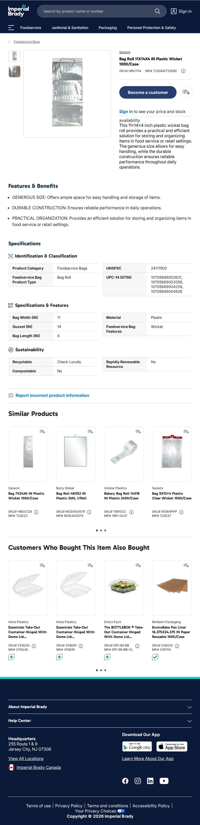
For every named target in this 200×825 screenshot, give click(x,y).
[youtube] (164, 781)
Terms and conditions (107, 805)
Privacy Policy (69, 805)
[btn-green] (155, 657)
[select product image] (14, 56)
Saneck (124, 52)
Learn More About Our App (148, 758)
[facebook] (125, 781)
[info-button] (183, 71)
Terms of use (38, 805)
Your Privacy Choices (95, 811)
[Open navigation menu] (11, 28)
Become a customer (148, 92)
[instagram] (138, 781)
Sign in (126, 111)
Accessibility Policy (151, 805)
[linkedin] (150, 781)
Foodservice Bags (27, 42)
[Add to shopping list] (42, 432)
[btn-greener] (11, 657)
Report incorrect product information (52, 395)
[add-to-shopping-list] (186, 92)
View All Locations (25, 758)
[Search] (157, 11)
